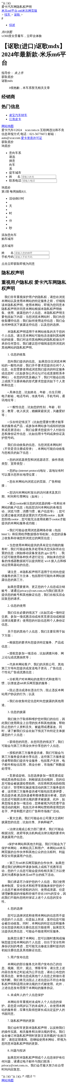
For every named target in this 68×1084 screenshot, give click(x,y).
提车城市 (15, 172)
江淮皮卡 (15, 119)
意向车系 (15, 152)
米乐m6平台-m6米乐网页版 (19, 10)
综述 (12, 25)
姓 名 (14, 176)
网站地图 (8, 126)
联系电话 (15, 180)
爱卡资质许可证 (31, 138)
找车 (7, 14)
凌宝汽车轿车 (18, 115)
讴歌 (17, 14)
